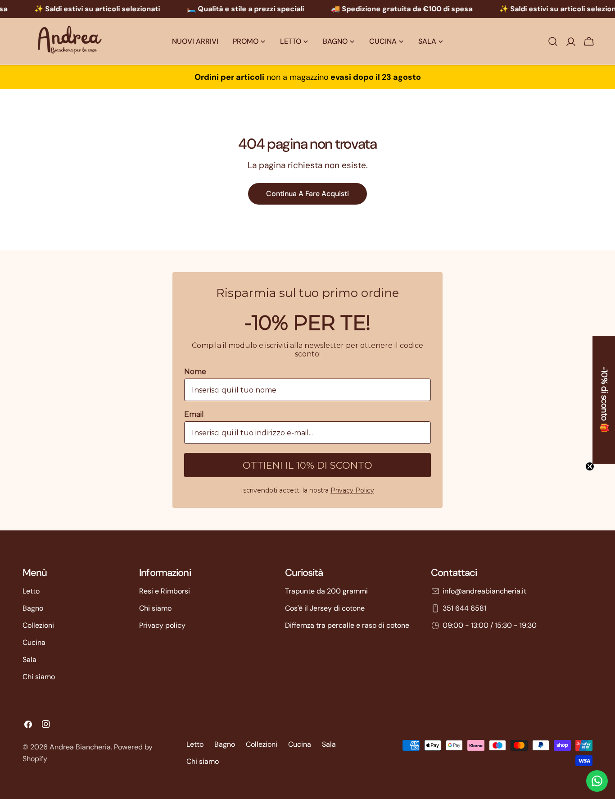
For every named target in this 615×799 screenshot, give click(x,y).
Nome (195, 371)
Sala (29, 659)
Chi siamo (39, 676)
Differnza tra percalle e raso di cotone (347, 625)
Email (194, 414)
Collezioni (38, 625)
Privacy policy (162, 625)
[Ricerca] (553, 41)
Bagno (33, 608)
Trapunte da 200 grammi (326, 591)
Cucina (34, 642)
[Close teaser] (589, 466)
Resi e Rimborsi (164, 591)
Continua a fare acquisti (307, 193)
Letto (31, 591)
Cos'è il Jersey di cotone (325, 608)
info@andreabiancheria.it (484, 591)
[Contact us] (597, 781)
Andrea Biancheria (80, 747)
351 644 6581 (464, 608)
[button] (603, 400)
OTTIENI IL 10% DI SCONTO (307, 465)
